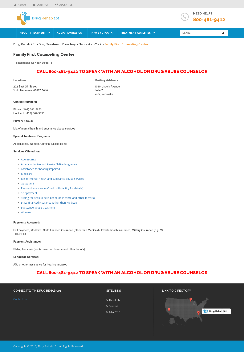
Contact (42, 4)
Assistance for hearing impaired (40, 169)
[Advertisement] (205, 135)
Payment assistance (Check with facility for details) (52, 188)
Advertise (65, 4)
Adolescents (28, 159)
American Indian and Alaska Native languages (49, 164)
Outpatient (27, 183)
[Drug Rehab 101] (38, 18)
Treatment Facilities (135, 32)
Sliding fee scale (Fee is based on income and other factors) (58, 198)
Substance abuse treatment (38, 207)
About (21, 4)
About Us (114, 300)
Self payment (29, 193)
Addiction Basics (69, 32)
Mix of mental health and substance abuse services (52, 178)
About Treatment (33, 32)
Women (26, 212)
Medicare (26, 174)
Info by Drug (100, 32)
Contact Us (20, 299)
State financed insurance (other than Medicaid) (50, 202)
